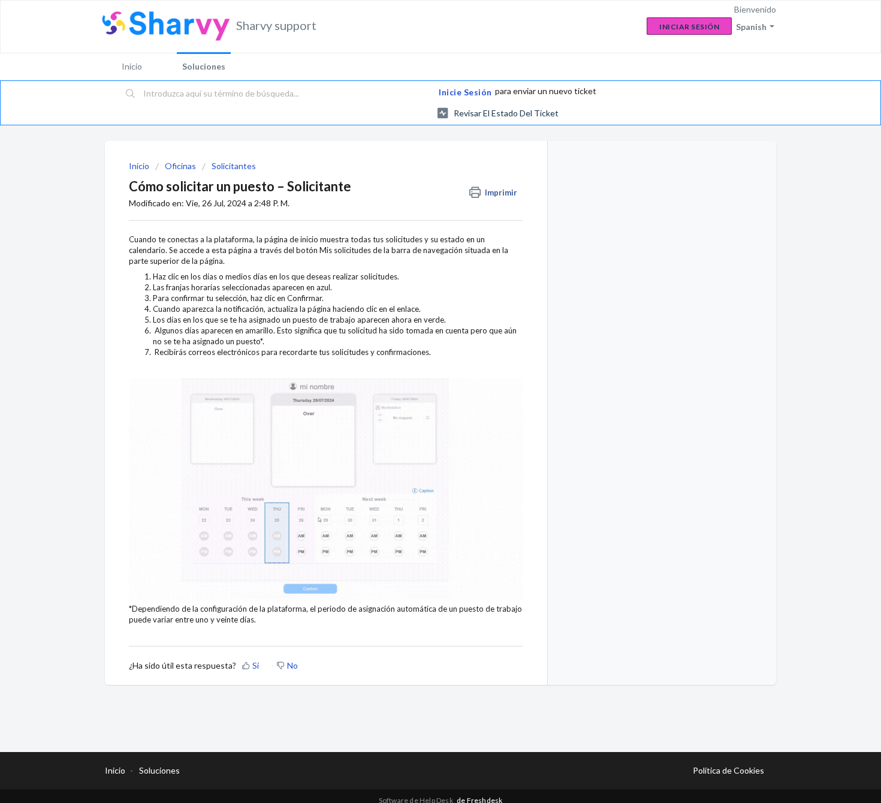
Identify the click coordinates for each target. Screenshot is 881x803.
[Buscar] (130, 94)
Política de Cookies (728, 770)
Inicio (132, 66)
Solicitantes (234, 166)
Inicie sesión (465, 92)
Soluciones (203, 66)
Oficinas (180, 166)
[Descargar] (418, 246)
